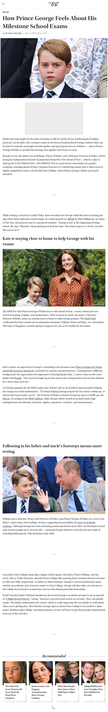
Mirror (6, 398)
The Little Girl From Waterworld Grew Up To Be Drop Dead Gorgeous (13, 692)
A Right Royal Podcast (17, 599)
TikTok (70, 219)
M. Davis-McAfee (13, 33)
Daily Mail (90, 318)
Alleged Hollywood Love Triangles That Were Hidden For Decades (93, 690)
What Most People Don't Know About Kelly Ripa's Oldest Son (66, 690)
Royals (6, 12)
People (18, 378)
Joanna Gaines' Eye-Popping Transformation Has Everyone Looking (41, 692)
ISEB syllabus (36, 398)
